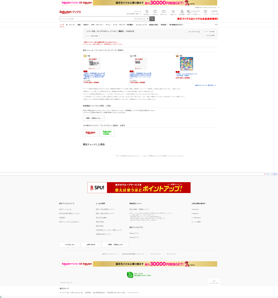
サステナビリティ (133, 292)
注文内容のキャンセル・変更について (109, 230)
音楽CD (86, 25)
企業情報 (88, 292)
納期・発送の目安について (105, 213)
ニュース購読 (196, 222)
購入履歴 (182, 14)
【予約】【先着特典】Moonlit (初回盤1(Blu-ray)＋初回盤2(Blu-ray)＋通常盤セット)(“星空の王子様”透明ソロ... (94, 76)
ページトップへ (214, 283)
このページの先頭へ (271, 174)
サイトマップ (171, 254)
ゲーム (108, 25)
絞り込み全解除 (210, 35)
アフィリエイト (155, 254)
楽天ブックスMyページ (194, 14)
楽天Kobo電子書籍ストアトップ (133, 254)
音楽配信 (163, 25)
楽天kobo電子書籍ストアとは (69, 213)
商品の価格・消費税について (139, 209)
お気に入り (173, 14)
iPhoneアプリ (134, 233)
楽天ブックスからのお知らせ (69, 222)
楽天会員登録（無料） (133, 13)
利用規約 (62, 218)
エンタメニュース (141, 25)
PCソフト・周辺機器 (126, 25)
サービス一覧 (214, 14)
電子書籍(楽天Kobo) (175, 25)
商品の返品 (99, 226)
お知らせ (155, 14)
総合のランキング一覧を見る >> (205, 85)
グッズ (115, 25)
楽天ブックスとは (65, 209)
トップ (62, 25)
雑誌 (79, 25)
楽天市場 (214, 11)
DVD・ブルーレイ (97, 25)
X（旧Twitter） (197, 218)
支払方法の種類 (101, 218)
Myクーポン (164, 14)
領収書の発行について (103, 234)
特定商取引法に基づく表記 (116, 292)
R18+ (216, 25)
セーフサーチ (193, 31)
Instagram (195, 213)
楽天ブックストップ (109, 254)
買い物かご (147, 14)
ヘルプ (205, 14)
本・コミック (70, 25)
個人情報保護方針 (99, 292)
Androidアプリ (134, 237)
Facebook (195, 209)
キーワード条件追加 (209, 31)
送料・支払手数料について (105, 209)
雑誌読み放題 (153, 25)
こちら (144, 99)
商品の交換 (99, 222)
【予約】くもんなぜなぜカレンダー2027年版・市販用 (186, 74)
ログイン (137, 11)
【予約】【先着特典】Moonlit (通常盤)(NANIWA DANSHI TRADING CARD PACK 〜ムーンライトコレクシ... (140, 76)
